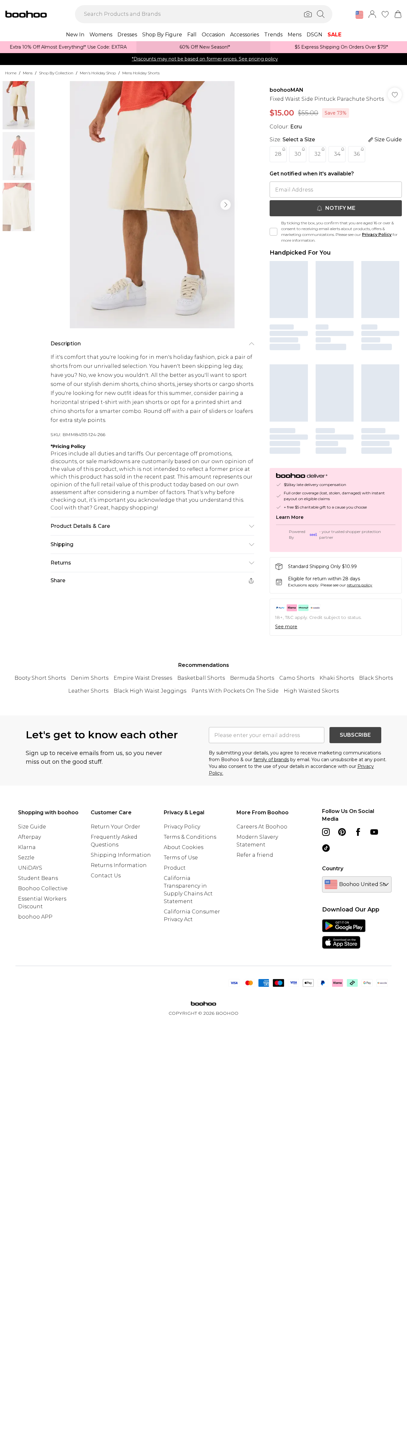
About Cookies (183, 847)
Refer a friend (254, 855)
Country (332, 868)
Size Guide (32, 827)
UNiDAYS (30, 868)
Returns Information (119, 865)
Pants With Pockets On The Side (235, 691)
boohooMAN (286, 90)
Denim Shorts (89, 678)
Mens (27, 72)
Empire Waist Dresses (143, 678)
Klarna (27, 847)
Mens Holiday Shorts (141, 72)
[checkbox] (273, 232)
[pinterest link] (342, 832)
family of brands (271, 759)
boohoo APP (35, 917)
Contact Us (106, 876)
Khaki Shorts (336, 678)
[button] (359, 14)
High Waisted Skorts (311, 691)
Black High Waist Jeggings (150, 691)
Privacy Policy (377, 234)
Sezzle (26, 858)
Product (175, 868)
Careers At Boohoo (261, 827)
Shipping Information (121, 855)
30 (297, 154)
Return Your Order (115, 827)
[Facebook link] (358, 832)
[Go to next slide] (225, 205)
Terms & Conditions (190, 837)
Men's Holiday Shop (98, 72)
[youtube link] (374, 832)
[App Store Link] (343, 934)
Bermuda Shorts (252, 678)
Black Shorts (376, 678)
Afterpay (29, 837)
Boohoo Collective (43, 888)
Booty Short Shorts (40, 678)
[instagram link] (326, 832)
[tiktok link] (326, 848)
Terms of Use (181, 858)
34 (337, 154)
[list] (152, 204)
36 (357, 154)
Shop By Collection (56, 72)
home (10, 72)
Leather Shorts (88, 691)
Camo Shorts (296, 678)
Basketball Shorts (201, 678)
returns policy (359, 585)
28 (278, 154)
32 (317, 154)
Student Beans (38, 878)
